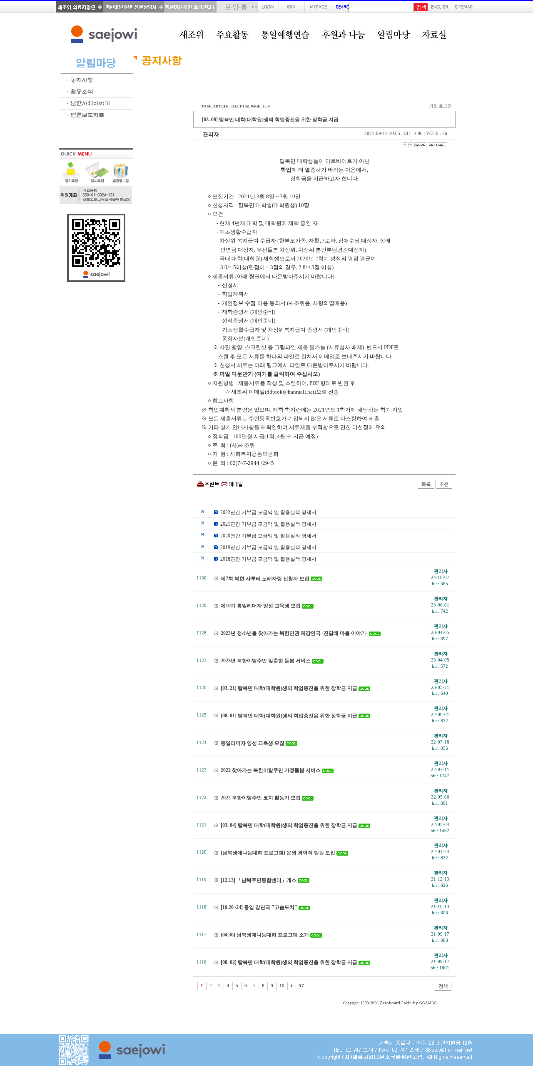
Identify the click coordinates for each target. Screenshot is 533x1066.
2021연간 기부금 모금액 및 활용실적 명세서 (268, 524)
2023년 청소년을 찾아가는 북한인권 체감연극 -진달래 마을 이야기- (294, 633)
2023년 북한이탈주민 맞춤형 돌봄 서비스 (266, 661)
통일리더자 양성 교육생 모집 (252, 743)
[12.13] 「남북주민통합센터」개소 (258, 880)
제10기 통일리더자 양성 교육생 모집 (261, 606)
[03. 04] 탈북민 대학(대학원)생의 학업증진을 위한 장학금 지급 (289, 825)
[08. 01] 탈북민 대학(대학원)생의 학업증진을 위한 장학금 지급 (289, 716)
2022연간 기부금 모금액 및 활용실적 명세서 (268, 512)
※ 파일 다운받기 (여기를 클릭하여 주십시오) (266, 374)
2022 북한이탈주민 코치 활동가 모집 (261, 798)
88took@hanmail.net (290, 392)
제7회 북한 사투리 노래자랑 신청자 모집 (265, 579)
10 (281, 986)
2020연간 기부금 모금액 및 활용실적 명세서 (268, 536)
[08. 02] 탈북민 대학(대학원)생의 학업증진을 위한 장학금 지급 (289, 962)
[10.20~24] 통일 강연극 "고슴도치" (259, 907)
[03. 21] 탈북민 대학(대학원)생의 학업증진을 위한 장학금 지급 (289, 688)
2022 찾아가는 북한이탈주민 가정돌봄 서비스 (271, 770)
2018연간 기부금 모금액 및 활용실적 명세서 (268, 559)
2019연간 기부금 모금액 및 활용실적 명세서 (268, 547)
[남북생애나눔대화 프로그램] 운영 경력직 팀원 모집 (278, 853)
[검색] (443, 989)
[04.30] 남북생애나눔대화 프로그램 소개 (265, 935)
